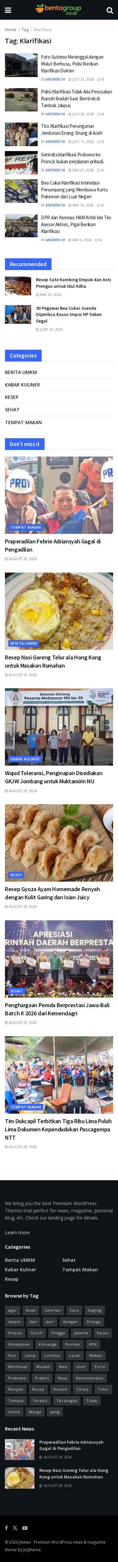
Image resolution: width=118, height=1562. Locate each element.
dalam (14, 1321)
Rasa (62, 1378)
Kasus (102, 1332)
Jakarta (81, 1332)
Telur (103, 1389)
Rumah (60, 1389)
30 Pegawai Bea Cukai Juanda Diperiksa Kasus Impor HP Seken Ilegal (69, 314)
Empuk (15, 1332)
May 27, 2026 (82, 170)
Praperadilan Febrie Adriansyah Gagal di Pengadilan (71, 1445)
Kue (12, 1355)
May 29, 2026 (50, 294)
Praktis (42, 1378)
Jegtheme (32, 1549)
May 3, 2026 (81, 240)
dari (50, 1321)
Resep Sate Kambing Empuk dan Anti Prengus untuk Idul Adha (73, 283)
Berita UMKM (21, 372)
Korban (73, 1344)
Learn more (17, 1232)
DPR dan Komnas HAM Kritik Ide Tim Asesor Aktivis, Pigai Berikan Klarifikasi (76, 224)
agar (12, 1310)
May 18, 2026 (82, 205)
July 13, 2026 (82, 141)
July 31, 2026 (82, 79)
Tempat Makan (23, 422)
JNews (24, 1542)
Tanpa (82, 1389)
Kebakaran (19, 1344)
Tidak (91, 1400)
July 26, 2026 (82, 114)
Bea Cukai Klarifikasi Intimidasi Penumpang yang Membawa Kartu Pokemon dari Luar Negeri (74, 190)
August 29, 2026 (22, 558)
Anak (31, 1310)
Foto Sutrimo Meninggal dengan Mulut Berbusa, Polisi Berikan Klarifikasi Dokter (72, 64)
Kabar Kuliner (22, 384)
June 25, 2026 (51, 329)
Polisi (100, 1366)
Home (10, 29)
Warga (35, 1411)
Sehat (12, 409)
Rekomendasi (90, 1378)
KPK (93, 1344)
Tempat (16, 1400)
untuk (14, 1411)
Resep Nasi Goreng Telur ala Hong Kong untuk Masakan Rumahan (73, 1473)
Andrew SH (55, 79)
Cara (74, 1310)
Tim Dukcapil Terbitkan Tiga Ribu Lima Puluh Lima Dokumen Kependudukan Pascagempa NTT (58, 1129)
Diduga (94, 1321)
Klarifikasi (42, 29)
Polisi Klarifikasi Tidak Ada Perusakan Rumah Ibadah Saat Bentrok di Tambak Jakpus (76, 98)
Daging (95, 1310)
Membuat (18, 1366)
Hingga (58, 1332)
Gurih (37, 1332)
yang (55, 1411)
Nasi (63, 1366)
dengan (70, 1321)
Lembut (52, 1355)
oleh (81, 1366)
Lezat (74, 1355)
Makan (95, 1355)
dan (33, 1321)
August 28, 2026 (22, 1146)
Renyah (15, 1389)
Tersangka (66, 1400)
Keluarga (48, 1344)
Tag (25, 29)
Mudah (43, 1366)
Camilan (53, 1310)
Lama (30, 1355)
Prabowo (17, 1378)
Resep (11, 397)
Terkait (40, 1400)
